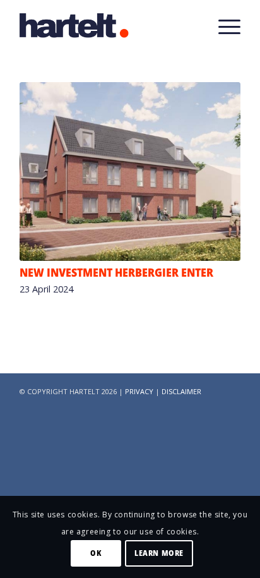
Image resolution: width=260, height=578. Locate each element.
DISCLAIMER (181, 391)
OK (95, 553)
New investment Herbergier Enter (116, 272)
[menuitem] (223, 25)
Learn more (159, 553)
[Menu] (223, 25)
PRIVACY (139, 391)
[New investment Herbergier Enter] (130, 171)
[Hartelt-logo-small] (108, 25)
